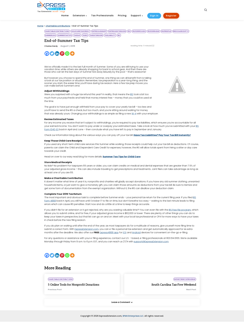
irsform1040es (139, 31)
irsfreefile (166, 31)
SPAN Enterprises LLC (133, 316)
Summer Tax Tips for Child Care (121, 156)
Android (136, 232)
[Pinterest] (62, 53)
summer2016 (50, 35)
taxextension (96, 35)
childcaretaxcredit (80, 31)
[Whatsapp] (67, 53)
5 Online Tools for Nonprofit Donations (73, 284)
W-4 (134, 113)
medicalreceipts (181, 31)
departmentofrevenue (184, 279)
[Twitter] (52, 53)
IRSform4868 (153, 31)
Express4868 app (109, 232)
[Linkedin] (57, 53)
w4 (119, 35)
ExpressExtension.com (87, 229)
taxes (85, 35)
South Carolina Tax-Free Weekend (174, 284)
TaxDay (77, 35)
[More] (72, 53)
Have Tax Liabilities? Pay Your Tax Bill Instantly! (162, 135)
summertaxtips (65, 35)
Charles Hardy (51, 46)
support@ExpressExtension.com (151, 241)
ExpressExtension (117, 31)
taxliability (110, 35)
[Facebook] (47, 53)
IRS (129, 31)
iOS (124, 232)
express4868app (99, 31)
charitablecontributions (57, 31)
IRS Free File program (180, 209)
